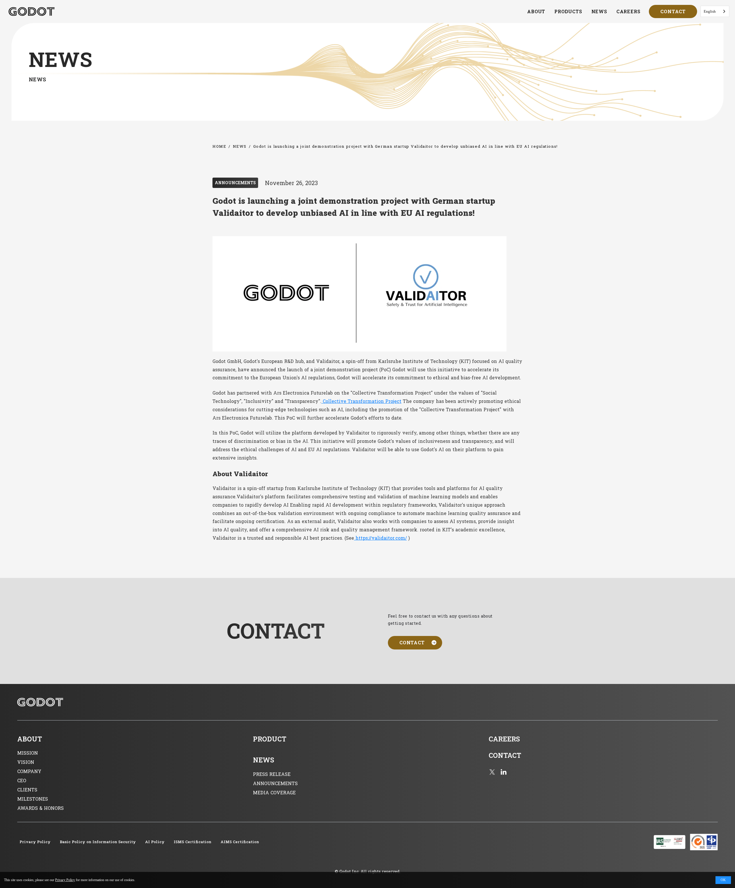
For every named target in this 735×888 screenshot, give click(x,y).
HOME (219, 146)
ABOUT (536, 11)
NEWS (599, 11)
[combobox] (715, 11)
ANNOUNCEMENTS (235, 182)
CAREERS (628, 11)
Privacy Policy (65, 880)
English (710, 11)
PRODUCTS (568, 11)
